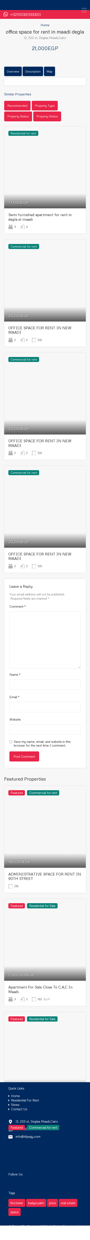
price (52, 1203)
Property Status (18, 116)
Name (15, 674)
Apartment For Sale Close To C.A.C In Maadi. (40, 989)
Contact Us (19, 1109)
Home (45, 25)
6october (16, 1203)
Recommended (17, 105)
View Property (45, 192)
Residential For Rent (25, 1100)
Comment (17, 606)
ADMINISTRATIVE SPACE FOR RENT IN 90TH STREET (44, 876)
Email (14, 697)
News (15, 1104)
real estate (68, 1203)
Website (15, 719)
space (14, 1212)
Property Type (45, 105)
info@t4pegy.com (28, 1136)
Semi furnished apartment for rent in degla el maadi (40, 217)
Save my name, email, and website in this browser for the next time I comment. (42, 743)
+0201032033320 (25, 14)
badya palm (36, 1203)
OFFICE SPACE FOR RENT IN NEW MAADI (40, 330)
